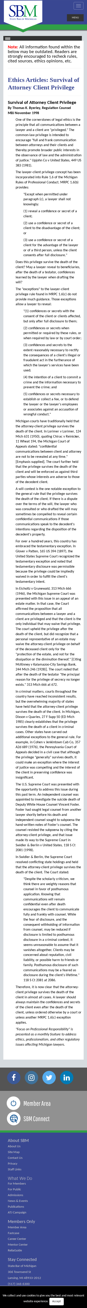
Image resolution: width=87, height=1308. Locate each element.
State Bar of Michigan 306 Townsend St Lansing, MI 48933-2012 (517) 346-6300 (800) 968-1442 (24, 1278)
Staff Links (14, 1169)
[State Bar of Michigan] (23, 15)
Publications (16, 1207)
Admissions (15, 1195)
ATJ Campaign (17, 1212)
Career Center (17, 1239)
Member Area (17, 1227)
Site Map (14, 1152)
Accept (56, 1301)
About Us (14, 1146)
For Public (14, 1189)
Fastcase (13, 1233)
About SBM (18, 1141)
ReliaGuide (15, 1250)
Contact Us (15, 1158)
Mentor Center (18, 1245)
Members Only (21, 1222)
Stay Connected (22, 1260)
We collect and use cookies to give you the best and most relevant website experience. (43, 1298)
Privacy (12, 1163)
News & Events (18, 1201)
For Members (17, 1183)
